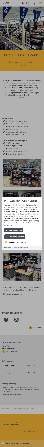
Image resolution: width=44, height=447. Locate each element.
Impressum (7, 247)
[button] (13, 230)
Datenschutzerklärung (21, 247)
